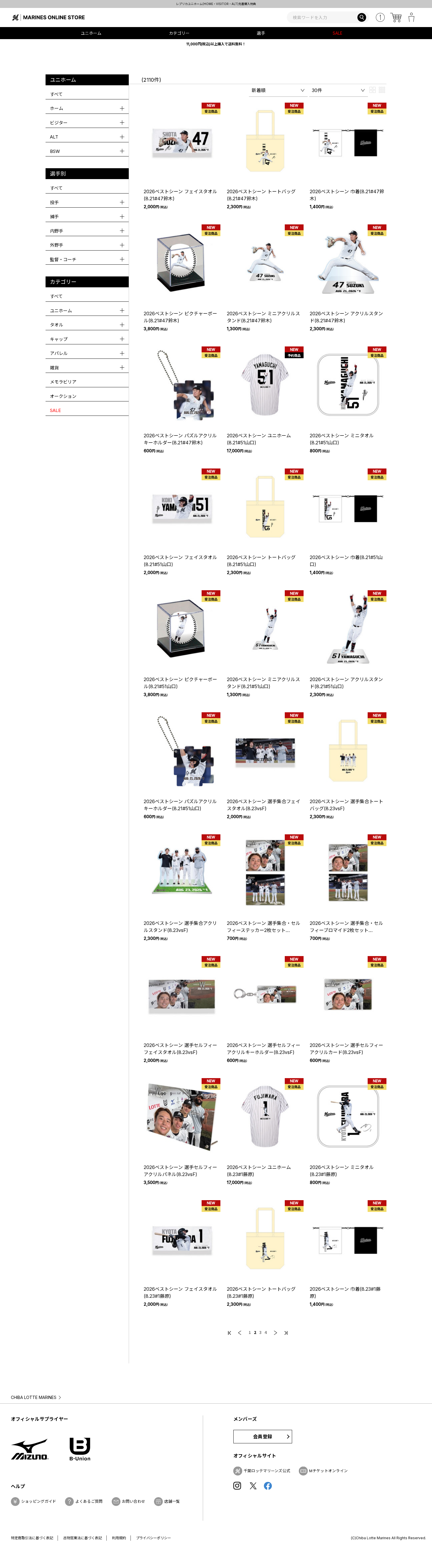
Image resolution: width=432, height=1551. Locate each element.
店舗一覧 (172, 1501)
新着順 (259, 90)
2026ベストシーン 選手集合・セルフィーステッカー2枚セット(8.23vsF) (263, 930)
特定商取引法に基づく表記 (32, 1538)
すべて (56, 94)
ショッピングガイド (38, 1501)
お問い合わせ (133, 1501)
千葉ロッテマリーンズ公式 (267, 1470)
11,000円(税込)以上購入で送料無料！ (216, 44)
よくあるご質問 (89, 1501)
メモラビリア (63, 382)
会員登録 (262, 1437)
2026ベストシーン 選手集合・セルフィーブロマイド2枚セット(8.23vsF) (346, 930)
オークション (63, 396)
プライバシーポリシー (153, 1538)
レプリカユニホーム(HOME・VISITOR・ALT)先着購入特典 (216, 4)
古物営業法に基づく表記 (82, 1538)
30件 (317, 90)
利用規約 (119, 1538)
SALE (337, 33)
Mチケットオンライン (328, 1470)
